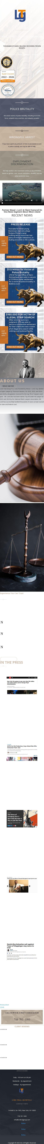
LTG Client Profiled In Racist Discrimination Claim (22, 939)
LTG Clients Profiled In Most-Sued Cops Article (22, 873)
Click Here (22, 710)
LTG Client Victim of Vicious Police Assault (22, 739)
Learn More (8, 659)
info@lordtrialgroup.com (22, 1120)
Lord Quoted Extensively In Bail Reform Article (22, 806)
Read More (8, 386)
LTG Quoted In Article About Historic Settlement (22, 673)
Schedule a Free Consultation (22, 55)
